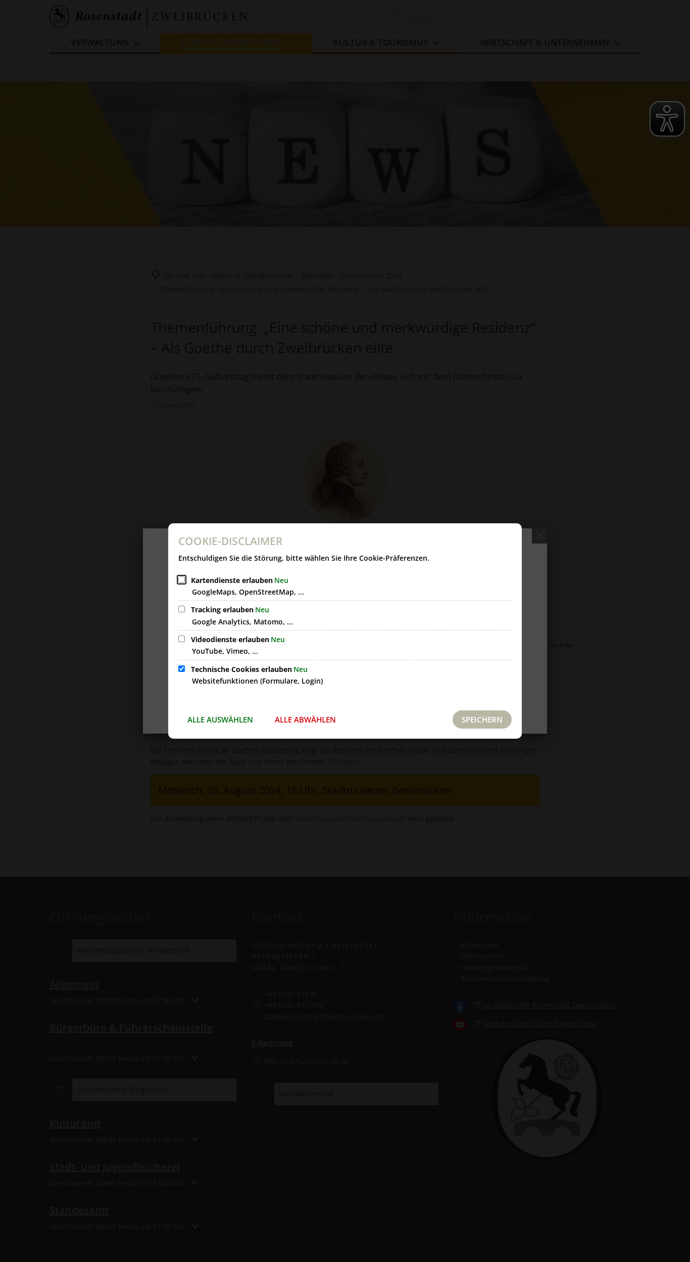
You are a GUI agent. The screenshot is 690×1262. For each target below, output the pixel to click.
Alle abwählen (305, 719)
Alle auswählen (220, 719)
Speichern (482, 719)
